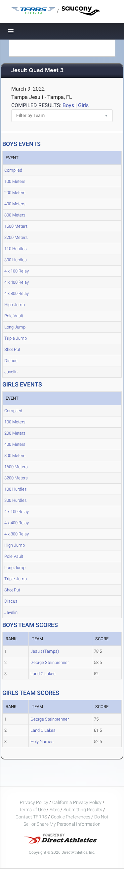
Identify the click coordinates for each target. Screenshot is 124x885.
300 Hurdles (15, 259)
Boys (68, 105)
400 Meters (14, 203)
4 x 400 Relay (16, 282)
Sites (55, 809)
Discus (11, 360)
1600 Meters (16, 226)
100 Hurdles (15, 489)
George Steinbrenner (49, 662)
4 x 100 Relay (16, 271)
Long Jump (14, 327)
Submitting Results (82, 809)
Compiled (13, 170)
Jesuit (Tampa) (44, 651)
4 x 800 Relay (16, 293)
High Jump (14, 304)
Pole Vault (13, 315)
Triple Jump (15, 338)
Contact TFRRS (32, 816)
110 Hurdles (15, 248)
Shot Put (12, 349)
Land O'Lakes (43, 673)
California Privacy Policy (77, 802)
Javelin (11, 371)
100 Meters (14, 181)
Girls (83, 105)
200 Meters (14, 192)
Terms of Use (32, 809)
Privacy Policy (34, 802)
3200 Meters (16, 237)
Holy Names (42, 741)
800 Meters (14, 215)
